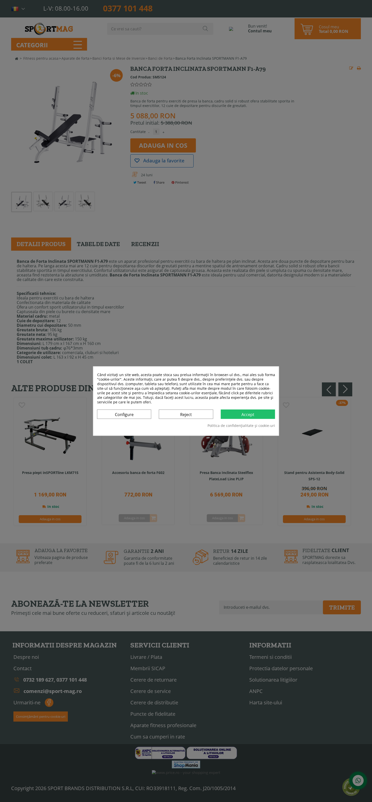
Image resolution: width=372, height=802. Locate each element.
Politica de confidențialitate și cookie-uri (241, 425)
